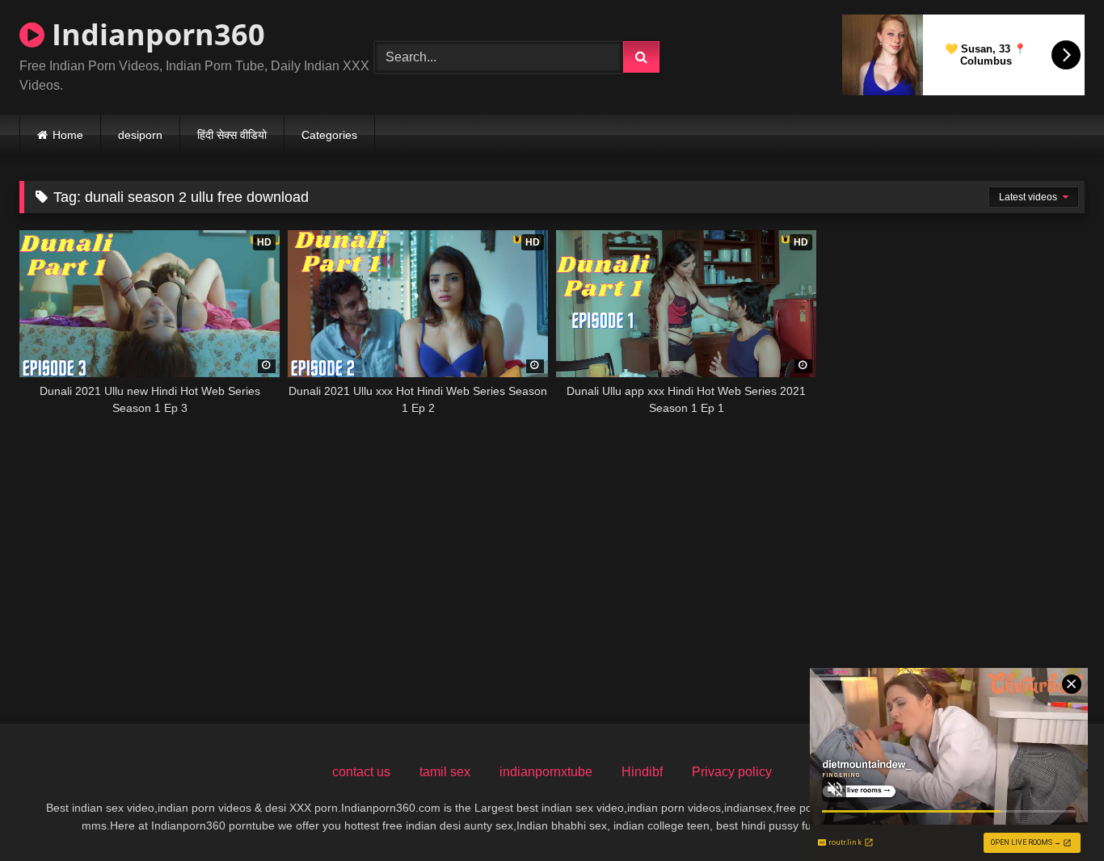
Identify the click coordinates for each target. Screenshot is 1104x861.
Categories (329, 134)
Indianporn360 (154, 34)
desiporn (140, 134)
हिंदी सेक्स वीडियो (232, 134)
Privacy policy (732, 772)
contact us (361, 772)
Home (68, 134)
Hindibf (642, 772)
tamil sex (444, 772)
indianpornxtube (545, 772)
